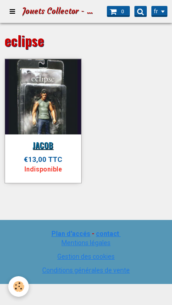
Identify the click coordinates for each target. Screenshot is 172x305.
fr (156, 11)
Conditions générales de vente (86, 270)
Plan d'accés (70, 233)
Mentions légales (86, 242)
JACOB (43, 145)
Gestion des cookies (86, 256)
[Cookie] (18, 286)
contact (107, 233)
